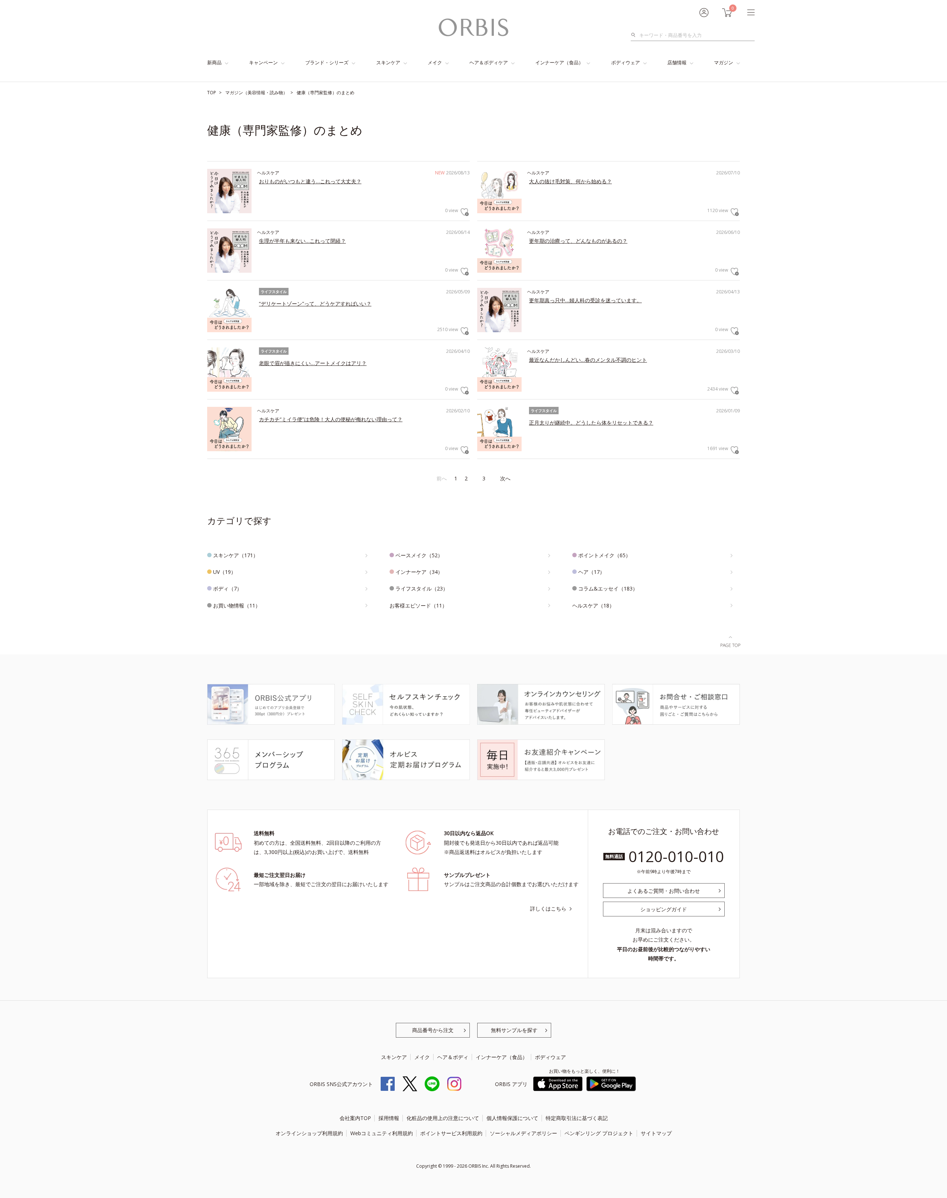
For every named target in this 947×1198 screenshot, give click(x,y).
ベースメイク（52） (419, 555)
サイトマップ (656, 1133)
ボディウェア (625, 62)
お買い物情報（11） (236, 605)
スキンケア (388, 62)
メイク (435, 62)
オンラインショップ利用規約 (309, 1133)
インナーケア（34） (419, 571)
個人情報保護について (512, 1118)
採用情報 (388, 1118)
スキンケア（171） (235, 555)
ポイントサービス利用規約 (451, 1133)
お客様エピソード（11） (418, 605)
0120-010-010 (676, 856)
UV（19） (224, 571)
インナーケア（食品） (559, 62)
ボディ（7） (227, 588)
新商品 (214, 62)
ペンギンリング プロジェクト (599, 1133)
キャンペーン (263, 62)
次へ (505, 478)
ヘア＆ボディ (452, 1057)
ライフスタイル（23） (421, 588)
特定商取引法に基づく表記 (577, 1118)
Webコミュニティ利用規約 (381, 1133)
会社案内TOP (355, 1118)
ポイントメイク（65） (604, 555)
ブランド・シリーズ (326, 62)
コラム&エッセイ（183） (608, 588)
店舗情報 (677, 62)
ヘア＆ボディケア (488, 62)
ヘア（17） (591, 571)
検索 (635, 35)
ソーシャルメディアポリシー (523, 1133)
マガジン (723, 62)
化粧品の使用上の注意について (443, 1118)
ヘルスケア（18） (593, 605)
